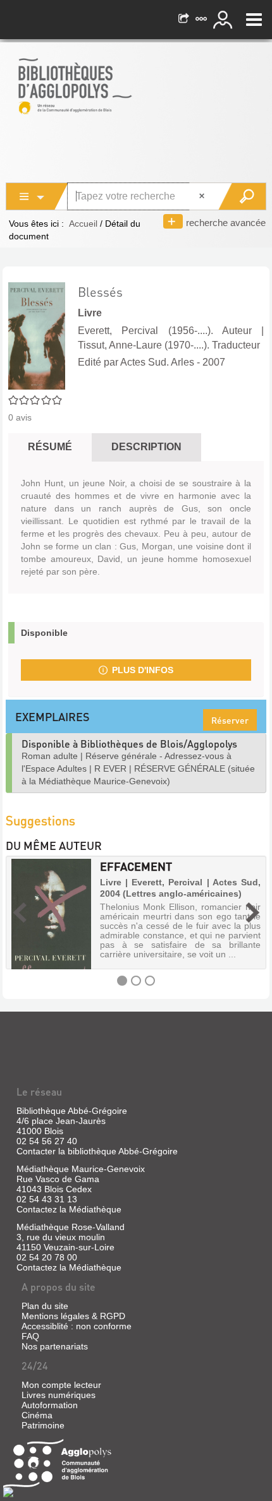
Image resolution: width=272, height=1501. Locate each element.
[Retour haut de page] (8, 1491)
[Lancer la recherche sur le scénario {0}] (242, 196)
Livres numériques (59, 1395)
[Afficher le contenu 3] (150, 981)
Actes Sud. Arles (157, 362)
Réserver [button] (230, 720)
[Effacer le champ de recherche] (203, 196)
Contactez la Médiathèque (68, 1209)
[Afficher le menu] (254, 19)
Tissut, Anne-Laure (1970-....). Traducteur (169, 345)
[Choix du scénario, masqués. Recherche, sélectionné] (37, 196)
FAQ (30, 1336)
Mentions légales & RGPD (73, 1316)
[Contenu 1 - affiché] (122, 981)
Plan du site (45, 1306)
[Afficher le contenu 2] (136, 981)
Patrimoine (43, 1425)
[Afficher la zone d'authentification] (225, 19)
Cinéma (37, 1415)
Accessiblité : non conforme (77, 1326)
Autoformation (50, 1405)
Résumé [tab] (50, 446)
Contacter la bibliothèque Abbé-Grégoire (97, 1151)
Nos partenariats (55, 1346)
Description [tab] (146, 446)
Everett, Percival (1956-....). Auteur (165, 330)
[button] (20, 912)
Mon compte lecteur (61, 1385)
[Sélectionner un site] (202, 19)
